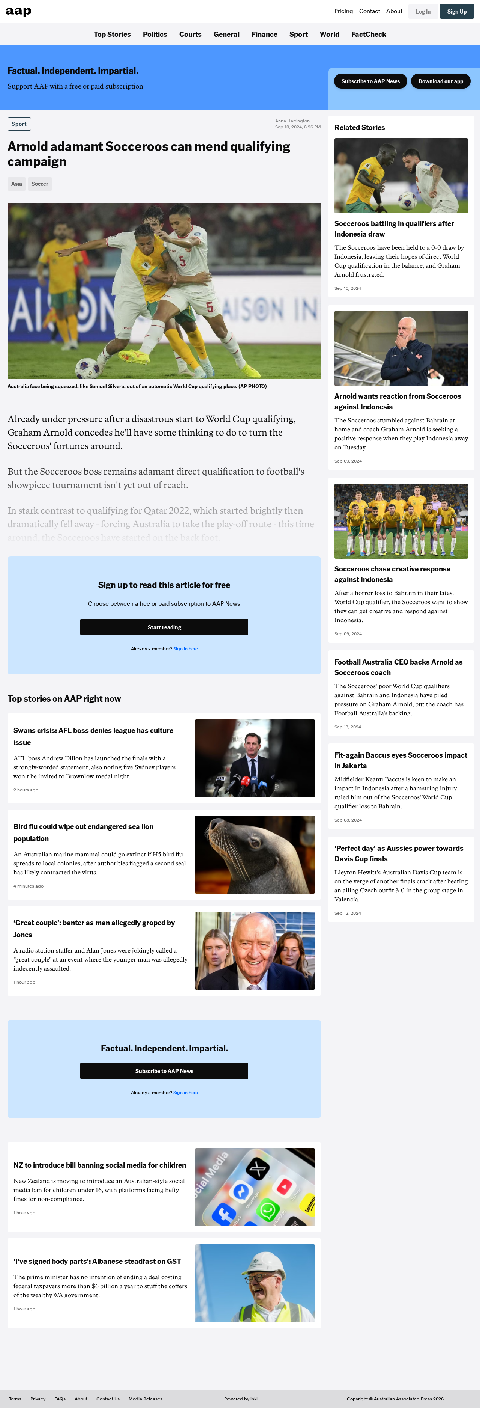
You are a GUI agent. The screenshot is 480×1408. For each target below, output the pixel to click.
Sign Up (456, 11)
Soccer (40, 183)
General (227, 34)
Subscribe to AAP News (371, 81)
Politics (155, 34)
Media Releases (145, 1399)
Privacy (37, 1399)
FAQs (60, 1399)
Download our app (440, 81)
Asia (16, 183)
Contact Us (108, 1399)
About (394, 11)
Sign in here (185, 648)
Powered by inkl (241, 1399)
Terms (15, 1399)
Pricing (343, 11)
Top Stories (112, 34)
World (329, 34)
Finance (265, 34)
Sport (299, 34)
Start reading (164, 627)
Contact (369, 11)
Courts (190, 34)
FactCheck (368, 34)
